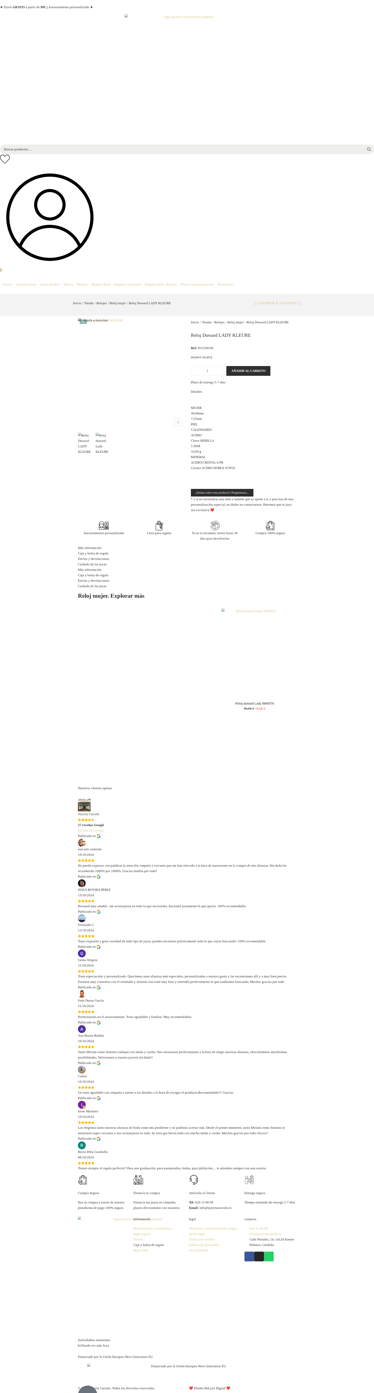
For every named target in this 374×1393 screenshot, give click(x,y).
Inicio (77, 303)
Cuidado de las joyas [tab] (92, 564)
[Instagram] (259, 1256)
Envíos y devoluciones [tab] (93, 559)
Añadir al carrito (248, 371)
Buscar (369, 149)
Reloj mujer (118, 303)
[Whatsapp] (269, 1256)
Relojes (101, 303)
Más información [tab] (89, 548)
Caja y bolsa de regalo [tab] (93, 553)
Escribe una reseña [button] (91, 830)
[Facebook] (249, 1256)
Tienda (89, 303)
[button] (7, 284)
